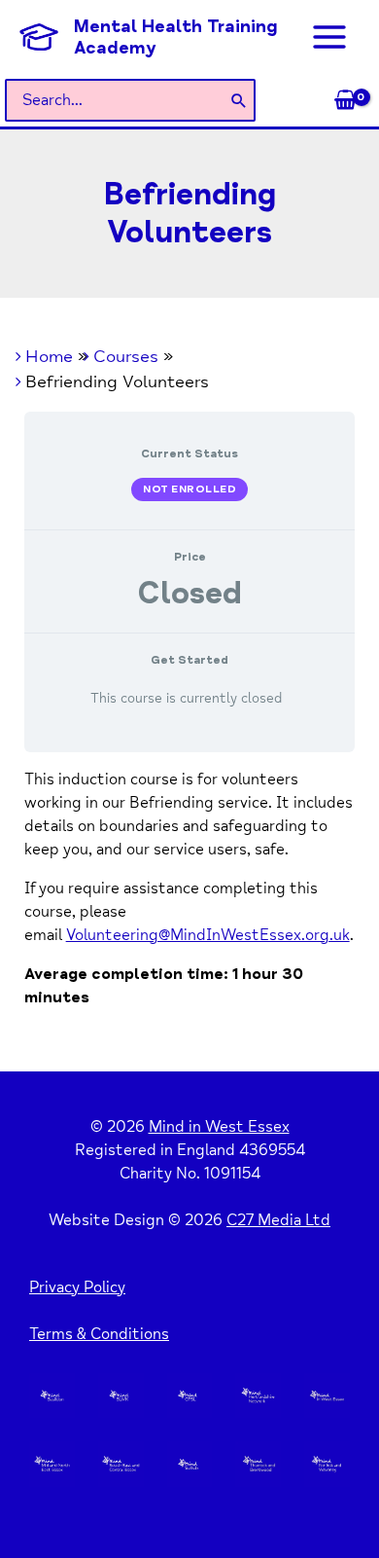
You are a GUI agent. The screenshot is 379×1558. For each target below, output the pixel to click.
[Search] (239, 100)
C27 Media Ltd (278, 1220)
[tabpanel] (190, 888)
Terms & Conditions (99, 1334)
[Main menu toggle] (329, 37)
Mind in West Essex (219, 1127)
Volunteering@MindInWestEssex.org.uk (208, 935)
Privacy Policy (77, 1287)
